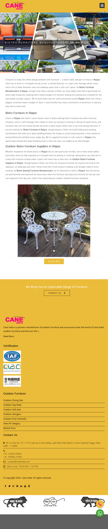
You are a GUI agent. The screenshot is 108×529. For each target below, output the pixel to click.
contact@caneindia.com (18, 461)
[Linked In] (21, 486)
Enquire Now (54, 261)
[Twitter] (9, 486)
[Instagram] (13, 486)
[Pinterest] (17, 486)
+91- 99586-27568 (12, 456)
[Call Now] (100, 504)
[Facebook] (5, 486)
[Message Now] (100, 513)
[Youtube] (25, 486)
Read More (8, 336)
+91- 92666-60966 (12, 453)
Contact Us (54, 293)
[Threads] (29, 486)
